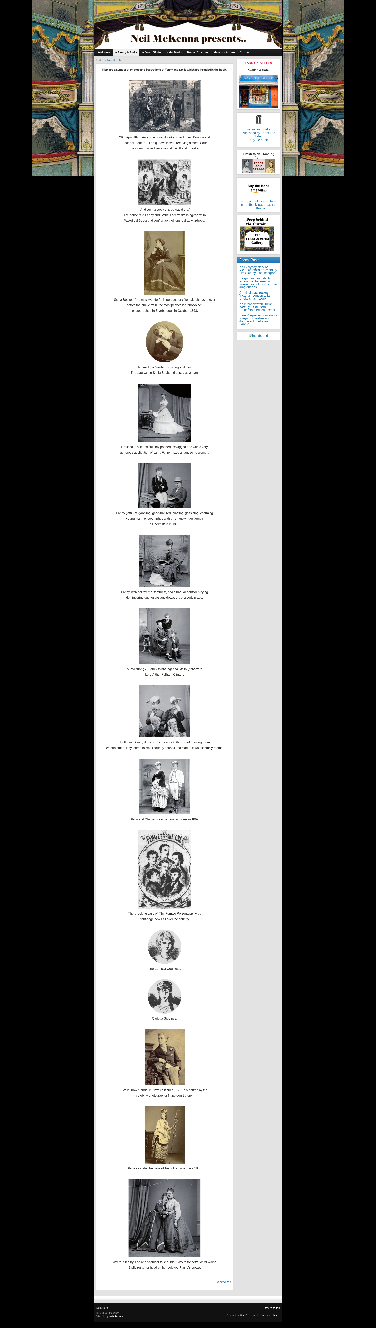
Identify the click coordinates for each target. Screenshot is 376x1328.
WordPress (245, 1315)
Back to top (223, 1282)
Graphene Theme (270, 1315)
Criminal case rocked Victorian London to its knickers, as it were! (254, 295)
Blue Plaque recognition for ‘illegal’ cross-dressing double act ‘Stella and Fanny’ (258, 320)
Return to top (272, 1307)
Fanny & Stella (114, 60)
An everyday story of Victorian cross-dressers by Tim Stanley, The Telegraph (258, 270)
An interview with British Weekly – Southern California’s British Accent (257, 307)
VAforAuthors (116, 1316)
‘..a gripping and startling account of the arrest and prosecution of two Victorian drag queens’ (258, 283)
